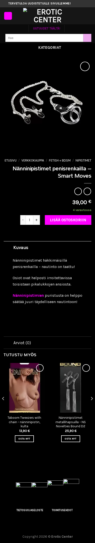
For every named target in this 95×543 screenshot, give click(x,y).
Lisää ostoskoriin (68, 220)
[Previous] (3, 408)
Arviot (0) (22, 342)
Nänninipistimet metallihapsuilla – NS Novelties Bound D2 (71, 422)
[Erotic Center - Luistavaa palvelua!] (47, 16)
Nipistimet (83, 160)
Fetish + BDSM (60, 160)
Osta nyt (24, 438)
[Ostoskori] (88, 15)
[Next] (91, 408)
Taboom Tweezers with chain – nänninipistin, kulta (24, 422)
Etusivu (11, 160)
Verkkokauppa (32, 160)
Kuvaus (20, 247)
